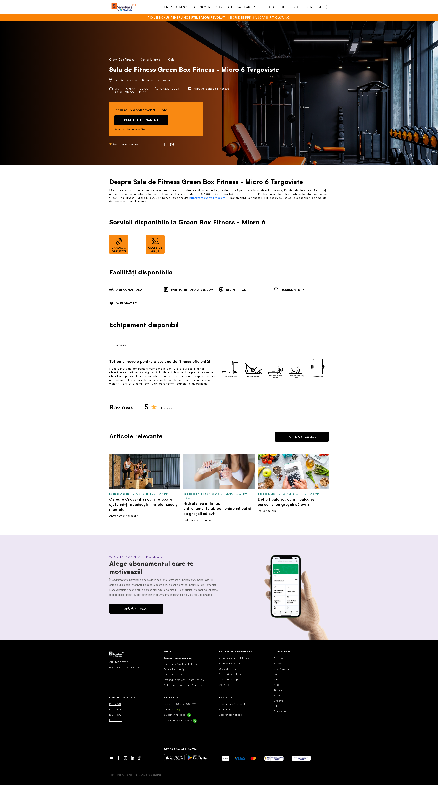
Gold (171, 59)
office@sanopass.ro (183, 709)
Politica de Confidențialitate (180, 663)
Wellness (224, 684)
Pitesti (277, 705)
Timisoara (279, 690)
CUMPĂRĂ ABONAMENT (141, 120)
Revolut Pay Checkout (232, 704)
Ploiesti (278, 695)
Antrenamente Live (230, 663)
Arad (277, 684)
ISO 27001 (115, 719)
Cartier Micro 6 (150, 59)
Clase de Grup (227, 668)
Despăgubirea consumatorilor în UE (185, 679)
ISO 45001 (116, 714)
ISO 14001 (115, 709)
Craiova (278, 700)
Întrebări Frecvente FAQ (178, 658)
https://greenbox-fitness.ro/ (212, 88)
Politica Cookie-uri (175, 674)
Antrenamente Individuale (234, 658)
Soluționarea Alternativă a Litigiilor (185, 685)
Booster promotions (230, 714)
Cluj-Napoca (281, 668)
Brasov (278, 663)
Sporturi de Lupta (229, 679)
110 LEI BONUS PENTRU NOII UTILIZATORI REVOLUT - (219, 17)
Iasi (276, 674)
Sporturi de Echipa (230, 674)
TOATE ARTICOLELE (301, 437)
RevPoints (225, 709)
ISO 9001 (115, 704)
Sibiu (277, 679)
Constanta (280, 711)
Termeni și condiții (174, 669)
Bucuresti (279, 658)
